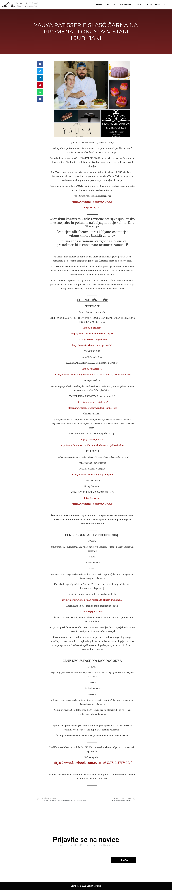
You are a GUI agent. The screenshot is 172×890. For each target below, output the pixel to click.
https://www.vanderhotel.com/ (92, 402)
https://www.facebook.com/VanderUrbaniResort (92, 408)
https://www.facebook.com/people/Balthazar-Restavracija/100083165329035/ (92, 374)
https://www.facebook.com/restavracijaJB (92, 333)
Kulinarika (125, 4)
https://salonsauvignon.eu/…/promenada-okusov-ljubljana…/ (91, 600)
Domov (98, 4)
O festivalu (111, 4)
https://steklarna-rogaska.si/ (92, 339)
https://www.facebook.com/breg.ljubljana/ (92, 474)
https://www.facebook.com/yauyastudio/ (92, 202)
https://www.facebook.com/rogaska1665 (92, 345)
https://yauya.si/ (92, 207)
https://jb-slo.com (92, 327)
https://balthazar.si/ (92, 369)
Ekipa (157, 4)
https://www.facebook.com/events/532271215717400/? (92, 763)
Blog (149, 4)
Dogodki (139, 4)
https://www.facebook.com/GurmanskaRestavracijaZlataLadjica (92, 445)
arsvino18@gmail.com (91, 611)
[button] (40, 64)
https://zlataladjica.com (92, 439)
